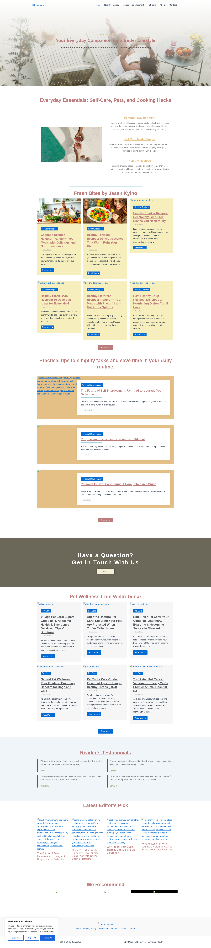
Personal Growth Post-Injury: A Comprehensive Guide (118, 484)
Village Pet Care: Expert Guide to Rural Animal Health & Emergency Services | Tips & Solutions (57, 624)
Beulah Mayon (87, 455)
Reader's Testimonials (105, 752)
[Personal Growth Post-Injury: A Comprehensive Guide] (59, 481)
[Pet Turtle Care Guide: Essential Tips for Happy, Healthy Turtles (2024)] (91, 666)
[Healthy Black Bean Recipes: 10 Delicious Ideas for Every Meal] (50, 283)
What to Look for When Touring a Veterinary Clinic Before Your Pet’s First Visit (157, 846)
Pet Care (152, 5)
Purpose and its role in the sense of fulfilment (113, 439)
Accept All (48, 938)
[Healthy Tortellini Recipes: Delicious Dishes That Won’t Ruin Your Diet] (105, 211)
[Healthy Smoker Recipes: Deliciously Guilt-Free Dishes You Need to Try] (141, 200)
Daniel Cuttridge (88, 410)
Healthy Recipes (111, 5)
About (162, 5)
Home (97, 5)
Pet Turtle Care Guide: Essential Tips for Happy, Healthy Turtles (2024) (104, 683)
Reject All (32, 938)
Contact (173, 5)
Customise (16, 938)
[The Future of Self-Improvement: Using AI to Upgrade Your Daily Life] (59, 385)
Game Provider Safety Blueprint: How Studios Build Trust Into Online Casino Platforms (85, 854)
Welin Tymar (46, 636)
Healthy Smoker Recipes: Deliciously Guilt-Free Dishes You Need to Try (150, 217)
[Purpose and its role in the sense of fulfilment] (59, 439)
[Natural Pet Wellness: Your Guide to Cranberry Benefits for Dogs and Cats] (50, 666)
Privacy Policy (89, 928)
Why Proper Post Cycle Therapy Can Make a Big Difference (121, 849)
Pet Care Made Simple (139, 139)
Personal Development (133, 5)
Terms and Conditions (108, 928)
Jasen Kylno (46, 250)
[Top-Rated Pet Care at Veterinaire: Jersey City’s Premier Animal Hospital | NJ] (146, 666)
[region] (32, 930)
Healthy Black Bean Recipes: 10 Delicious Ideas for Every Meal (56, 299)
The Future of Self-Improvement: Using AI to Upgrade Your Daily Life (51, 856)
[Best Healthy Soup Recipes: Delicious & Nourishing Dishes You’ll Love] (142, 283)
